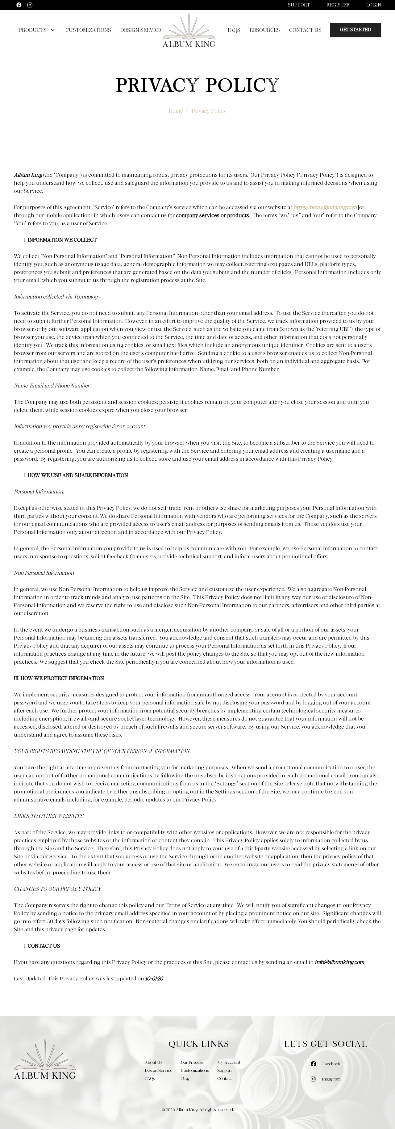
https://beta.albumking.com (325, 207)
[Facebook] (19, 5)
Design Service (158, 1070)
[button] (51, 30)
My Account (228, 1062)
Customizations (195, 1070)
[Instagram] (30, 5)
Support (299, 5)
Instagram (331, 1079)
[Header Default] (189, 29)
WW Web (209, 1115)
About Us (153, 1062)
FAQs (150, 1078)
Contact (224, 1078)
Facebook (331, 1064)
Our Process (192, 1062)
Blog (185, 1078)
